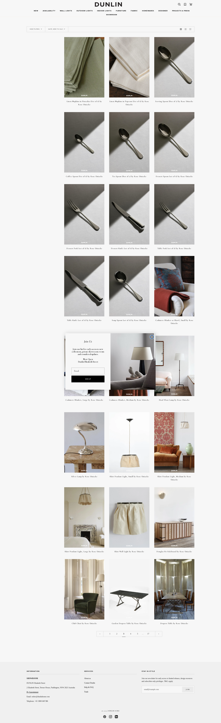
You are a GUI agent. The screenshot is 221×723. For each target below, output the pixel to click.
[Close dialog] (152, 337)
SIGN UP (88, 379)
